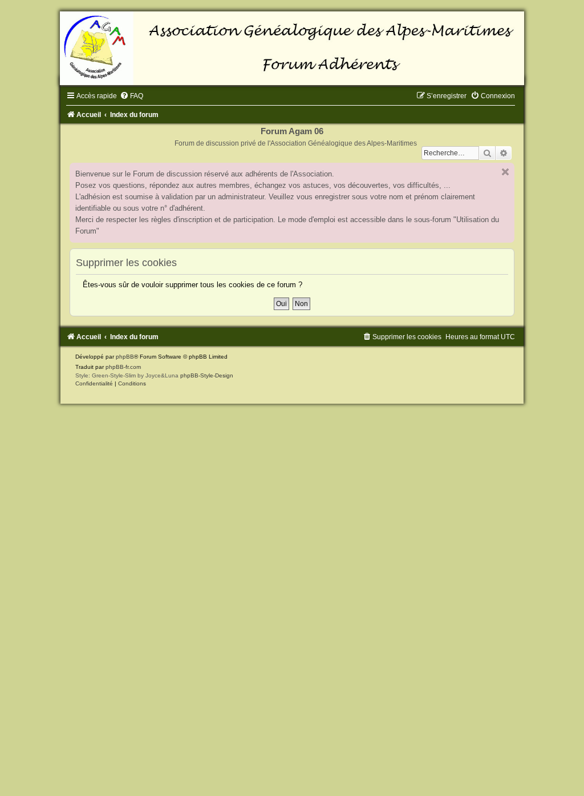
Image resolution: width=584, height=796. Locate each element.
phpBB (125, 356)
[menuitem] (131, 96)
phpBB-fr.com (123, 367)
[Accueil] (292, 48)
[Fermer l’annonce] (505, 171)
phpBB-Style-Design (206, 375)
